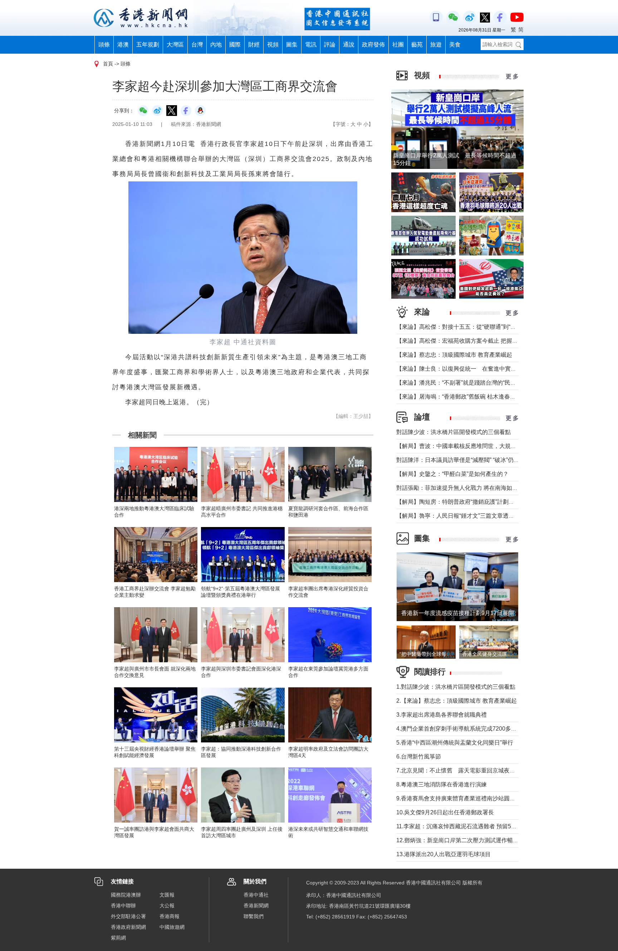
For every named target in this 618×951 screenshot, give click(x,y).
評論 (329, 45)
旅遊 (436, 45)
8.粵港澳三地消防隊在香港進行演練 (441, 784)
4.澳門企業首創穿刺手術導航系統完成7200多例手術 (462, 729)
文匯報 (167, 895)
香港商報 (170, 916)
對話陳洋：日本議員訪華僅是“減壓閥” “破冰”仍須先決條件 (469, 460)
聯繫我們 (254, 916)
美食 (455, 45)
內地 (216, 45)
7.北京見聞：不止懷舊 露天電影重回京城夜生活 (458, 770)
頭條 (104, 45)
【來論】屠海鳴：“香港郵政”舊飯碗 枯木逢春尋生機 (461, 397)
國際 (235, 45)
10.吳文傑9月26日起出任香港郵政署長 (445, 812)
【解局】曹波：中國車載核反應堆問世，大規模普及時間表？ (473, 446)
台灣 (197, 45)
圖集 (292, 45)
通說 (348, 45)
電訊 (311, 45)
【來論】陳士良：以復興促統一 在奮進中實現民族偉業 (467, 369)
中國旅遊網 (172, 927)
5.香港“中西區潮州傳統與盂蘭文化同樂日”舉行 (454, 743)
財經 (254, 45)
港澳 (123, 45)
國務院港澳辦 (126, 895)
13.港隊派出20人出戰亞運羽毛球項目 (443, 854)
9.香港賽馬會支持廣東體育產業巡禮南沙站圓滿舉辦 (461, 798)
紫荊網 (118, 938)
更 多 (512, 76)
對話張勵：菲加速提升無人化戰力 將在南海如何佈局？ (465, 488)
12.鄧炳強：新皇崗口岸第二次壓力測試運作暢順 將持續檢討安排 (478, 840)
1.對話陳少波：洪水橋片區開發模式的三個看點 (455, 687)
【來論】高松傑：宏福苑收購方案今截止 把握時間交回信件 (471, 341)
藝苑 (417, 45)
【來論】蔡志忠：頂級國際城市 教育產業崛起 (454, 355)
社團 (398, 45)
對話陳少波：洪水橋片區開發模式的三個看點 (453, 432)
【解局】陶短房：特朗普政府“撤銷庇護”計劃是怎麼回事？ (469, 502)
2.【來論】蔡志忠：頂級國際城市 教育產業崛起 (456, 701)
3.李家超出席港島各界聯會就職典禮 (441, 715)
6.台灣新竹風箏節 (418, 757)
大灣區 (175, 45)
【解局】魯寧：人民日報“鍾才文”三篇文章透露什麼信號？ (469, 516)
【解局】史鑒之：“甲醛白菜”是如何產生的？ (452, 474)
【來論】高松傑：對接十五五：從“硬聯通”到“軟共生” (462, 327)
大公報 (167, 905)
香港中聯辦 (123, 905)
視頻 (273, 45)
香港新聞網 (256, 905)
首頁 (108, 64)
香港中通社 (256, 895)
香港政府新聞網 (128, 927)
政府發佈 (373, 45)
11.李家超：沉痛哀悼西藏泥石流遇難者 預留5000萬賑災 (467, 826)
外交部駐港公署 (128, 916)
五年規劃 (147, 45)
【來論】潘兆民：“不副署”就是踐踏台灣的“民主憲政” (462, 383)
